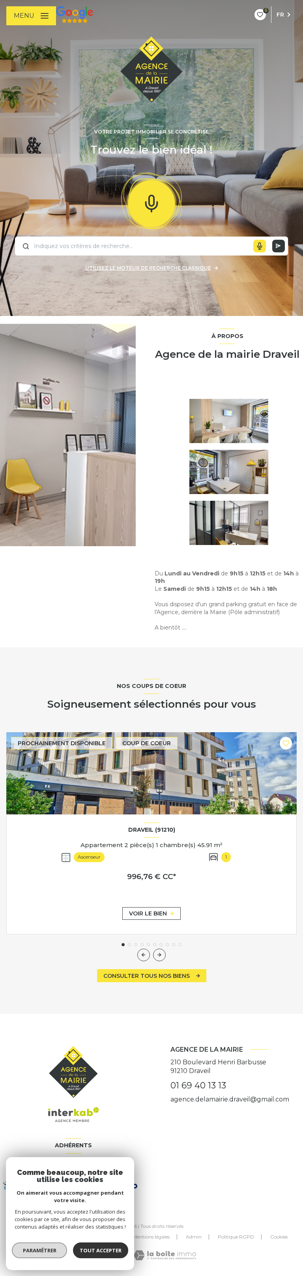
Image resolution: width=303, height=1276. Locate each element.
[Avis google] (74, 14)
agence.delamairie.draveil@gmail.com (229, 1099)
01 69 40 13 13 (198, 1085)
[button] (159, 955)
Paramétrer (39, 1250)
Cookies (279, 1237)
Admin (194, 1237)
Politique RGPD (236, 1237)
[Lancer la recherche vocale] (151, 201)
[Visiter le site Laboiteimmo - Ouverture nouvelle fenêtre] (165, 1255)
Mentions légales (151, 1237)
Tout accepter (101, 1250)
